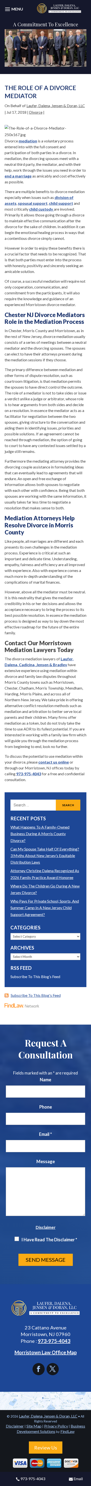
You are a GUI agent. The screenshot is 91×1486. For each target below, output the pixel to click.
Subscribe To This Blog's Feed (36, 995)
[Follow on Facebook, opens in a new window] (40, 1369)
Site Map (33, 1426)
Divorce (35, 112)
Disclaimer (46, 1227)
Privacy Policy (56, 1426)
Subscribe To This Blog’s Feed (35, 976)
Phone (45, 1107)
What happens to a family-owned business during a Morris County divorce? (39, 833)
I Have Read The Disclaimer (49, 1239)
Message (45, 1161)
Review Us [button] (45, 1447)
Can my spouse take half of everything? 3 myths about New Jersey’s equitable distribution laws (44, 855)
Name (45, 1079)
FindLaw (67, 1431)
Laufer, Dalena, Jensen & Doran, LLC (55, 105)
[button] (13, 11)
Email (78, 1478)
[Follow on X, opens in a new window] (53, 1369)
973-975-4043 (32, 1478)
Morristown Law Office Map (46, 1352)
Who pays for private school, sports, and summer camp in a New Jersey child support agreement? (44, 907)
